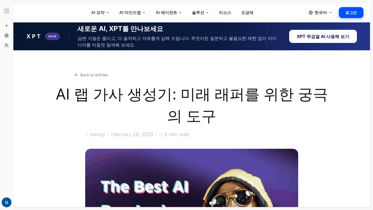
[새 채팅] (6, 25)
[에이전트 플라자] (6, 45)
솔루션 (198, 12)
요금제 (247, 12)
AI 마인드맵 (130, 12)
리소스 (225, 12)
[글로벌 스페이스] (6, 35)
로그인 (351, 12)
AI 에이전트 (166, 12)
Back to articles (94, 74)
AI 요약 (98, 12)
